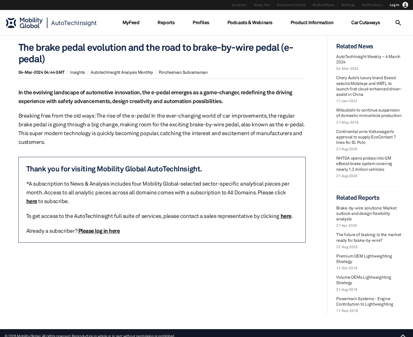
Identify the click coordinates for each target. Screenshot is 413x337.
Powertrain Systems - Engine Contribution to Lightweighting (364, 301)
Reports (166, 22)
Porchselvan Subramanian (183, 72)
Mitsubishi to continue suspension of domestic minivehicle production (369, 112)
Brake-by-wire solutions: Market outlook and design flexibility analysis (366, 213)
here (31, 201)
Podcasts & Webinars (249, 22)
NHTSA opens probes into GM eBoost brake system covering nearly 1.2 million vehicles (364, 163)
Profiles (201, 22)
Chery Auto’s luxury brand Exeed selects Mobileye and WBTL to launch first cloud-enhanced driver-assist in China (369, 86)
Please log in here (99, 230)
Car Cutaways (365, 22)
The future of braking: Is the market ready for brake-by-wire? (368, 237)
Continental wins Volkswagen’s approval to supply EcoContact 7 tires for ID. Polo (366, 137)
